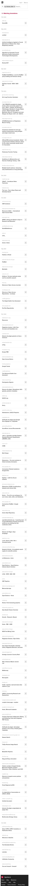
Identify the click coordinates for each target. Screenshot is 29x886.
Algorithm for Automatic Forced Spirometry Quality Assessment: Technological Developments (10, 54)
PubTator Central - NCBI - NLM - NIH (10, 84)
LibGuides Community (8, 859)
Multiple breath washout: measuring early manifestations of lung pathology (12, 168)
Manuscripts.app (6, 588)
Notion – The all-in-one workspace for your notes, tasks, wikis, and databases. (12, 496)
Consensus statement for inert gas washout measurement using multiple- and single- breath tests (12, 131)
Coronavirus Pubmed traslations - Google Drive (11, 469)
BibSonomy (5, 670)
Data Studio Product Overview (10, 610)
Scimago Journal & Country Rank (11, 654)
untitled (4, 35)
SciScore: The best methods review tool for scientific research (11, 277)
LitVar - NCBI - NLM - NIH (8, 574)
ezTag (3, 345)
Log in (20, 2)
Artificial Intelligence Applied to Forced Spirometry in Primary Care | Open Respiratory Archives (12, 43)
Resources (5, 320)
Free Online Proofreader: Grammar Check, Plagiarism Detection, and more (12, 646)
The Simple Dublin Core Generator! (11, 301)
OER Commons (6, 203)
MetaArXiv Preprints (7, 751)
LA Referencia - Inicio (8, 558)
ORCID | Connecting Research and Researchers (11, 694)
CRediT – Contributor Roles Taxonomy (9, 182)
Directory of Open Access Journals (11, 285)
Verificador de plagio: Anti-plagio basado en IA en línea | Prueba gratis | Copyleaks (12, 728)
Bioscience (13, 880)
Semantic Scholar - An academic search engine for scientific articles (12, 550)
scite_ (3, 235)
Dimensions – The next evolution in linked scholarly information (11, 461)
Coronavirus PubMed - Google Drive (10, 504)
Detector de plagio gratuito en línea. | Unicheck (12, 336)
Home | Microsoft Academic (9, 709)
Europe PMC (5, 352)
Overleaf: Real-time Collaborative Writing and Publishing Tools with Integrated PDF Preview (13, 718)
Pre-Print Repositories (8, 308)
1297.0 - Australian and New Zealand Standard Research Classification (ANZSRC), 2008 (11, 437)
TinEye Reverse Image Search (10, 744)
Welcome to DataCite (7, 837)
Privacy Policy (21, 884)
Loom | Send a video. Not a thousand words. (9, 541)
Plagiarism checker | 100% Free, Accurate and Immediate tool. (10, 328)
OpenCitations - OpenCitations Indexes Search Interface (10, 566)
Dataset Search (6, 737)
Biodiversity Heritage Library (9, 817)
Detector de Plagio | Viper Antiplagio (9, 532)
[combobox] (20, 6)
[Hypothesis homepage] (3, 2)
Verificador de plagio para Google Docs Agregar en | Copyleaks (11, 420)
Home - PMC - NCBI (7, 624)
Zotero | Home (6, 243)
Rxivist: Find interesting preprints (11, 602)
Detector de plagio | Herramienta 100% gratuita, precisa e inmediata (12, 390)
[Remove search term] (14, 7)
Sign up (26, 2)
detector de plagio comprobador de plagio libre (11, 808)
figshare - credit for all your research (9, 478)
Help (14, 882)
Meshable (4, 269)
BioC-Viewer (5, 453)
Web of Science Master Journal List (10, 662)
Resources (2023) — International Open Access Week (11, 211)
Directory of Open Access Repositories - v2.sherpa (9, 293)
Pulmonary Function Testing (9, 152)
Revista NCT (5, 63)
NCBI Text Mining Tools (8, 631)
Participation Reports (7, 382)
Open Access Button (7, 359)
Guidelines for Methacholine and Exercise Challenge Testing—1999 (11, 159)
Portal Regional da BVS (8, 785)
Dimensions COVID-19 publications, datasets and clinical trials (11, 487)
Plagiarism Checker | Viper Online (11, 638)
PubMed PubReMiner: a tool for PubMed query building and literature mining (12, 75)
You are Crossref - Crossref (9, 866)
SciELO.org (5, 398)
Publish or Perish (6, 254)
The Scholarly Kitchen (8, 845)
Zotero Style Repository (8, 513)
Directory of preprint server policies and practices (11, 777)
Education (3, 882)
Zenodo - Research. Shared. (9, 617)
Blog (8, 880)
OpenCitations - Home (8, 595)
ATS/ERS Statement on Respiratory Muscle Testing (11, 121)
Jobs (10, 882)
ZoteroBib (4, 23)
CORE (3, 446)
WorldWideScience (7, 228)
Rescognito (5, 677)
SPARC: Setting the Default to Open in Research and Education (12, 220)
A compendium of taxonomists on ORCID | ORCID (11, 793)
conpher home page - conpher (10, 702)
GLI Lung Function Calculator (10, 97)
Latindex (4, 852)
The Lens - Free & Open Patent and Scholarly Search (11, 191)
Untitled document (7, 801)
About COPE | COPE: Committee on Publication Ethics (11, 829)
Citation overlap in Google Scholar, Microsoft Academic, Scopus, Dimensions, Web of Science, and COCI (12, 767)
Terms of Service (12, 884)
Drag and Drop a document (9, 759)
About (2, 880)
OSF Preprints (6, 581)
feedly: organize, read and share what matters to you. (12, 685)
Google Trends (6, 366)
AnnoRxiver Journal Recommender (11, 428)
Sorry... (4, 405)
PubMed (4, 262)
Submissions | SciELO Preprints (10, 412)
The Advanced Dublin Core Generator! (9, 374)
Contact (3, 884)
